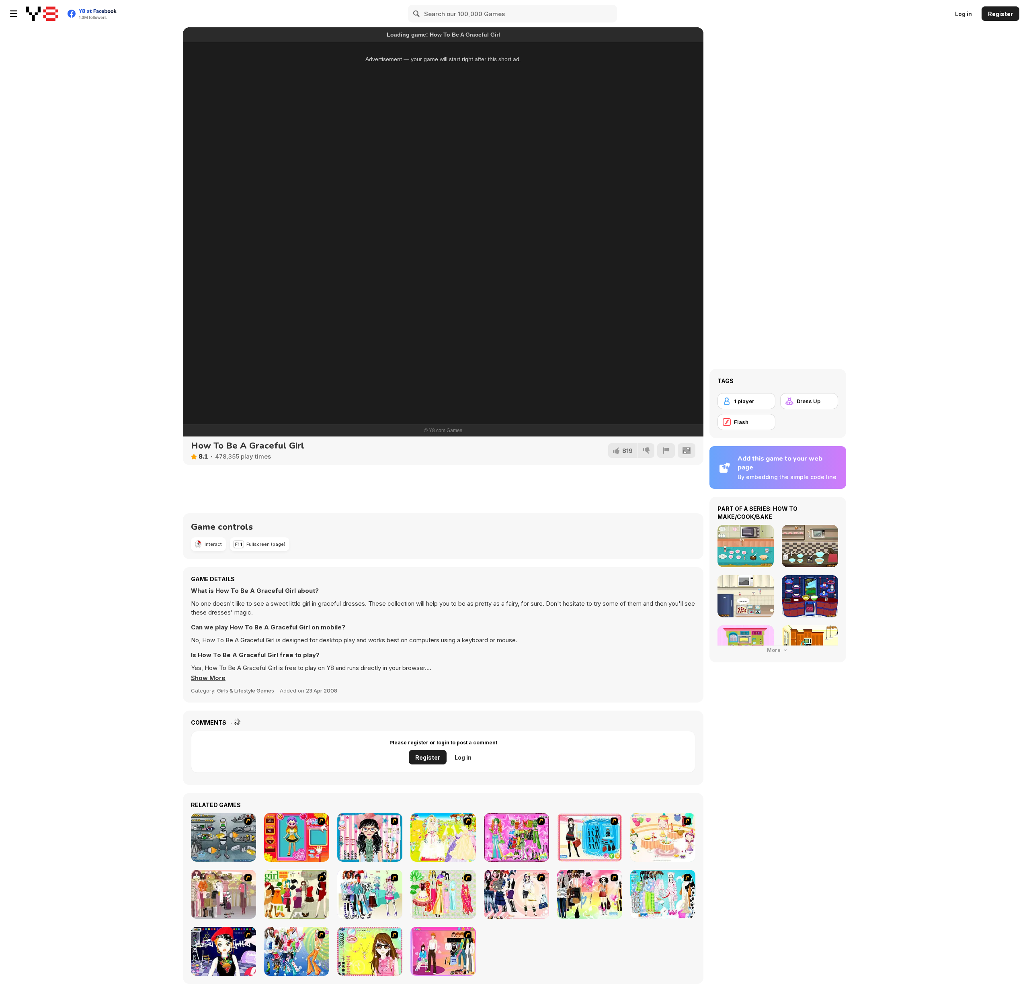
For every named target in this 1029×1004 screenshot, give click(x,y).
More (774, 650)
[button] (208, 678)
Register (1000, 13)
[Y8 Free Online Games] (42, 13)
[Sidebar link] (14, 14)
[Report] (666, 450)
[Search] (417, 14)
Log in (963, 13)
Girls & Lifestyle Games (245, 690)
